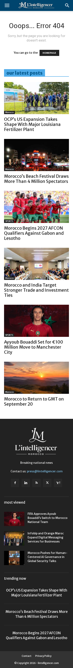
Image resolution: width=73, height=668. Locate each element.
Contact (26, 655)
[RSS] (36, 483)
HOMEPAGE (49, 52)
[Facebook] (15, 483)
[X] (47, 483)
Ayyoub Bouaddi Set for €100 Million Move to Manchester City (33, 347)
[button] (6, 5)
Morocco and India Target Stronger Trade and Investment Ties (36, 290)
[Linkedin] (26, 483)
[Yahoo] (58, 483)
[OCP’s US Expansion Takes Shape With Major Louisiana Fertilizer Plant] (36, 98)
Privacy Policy (43, 655)
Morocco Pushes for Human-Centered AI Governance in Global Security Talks (47, 557)
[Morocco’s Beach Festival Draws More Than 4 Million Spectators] (36, 155)
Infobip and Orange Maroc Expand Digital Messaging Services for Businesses (46, 537)
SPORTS (9, 221)
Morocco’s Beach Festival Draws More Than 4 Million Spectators (36, 179)
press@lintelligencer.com (45, 471)
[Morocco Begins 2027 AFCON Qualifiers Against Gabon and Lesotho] (36, 207)
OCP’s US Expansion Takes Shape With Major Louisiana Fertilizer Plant (32, 124)
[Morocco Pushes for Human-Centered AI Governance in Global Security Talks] (14, 558)
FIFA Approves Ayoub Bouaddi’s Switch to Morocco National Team (48, 518)
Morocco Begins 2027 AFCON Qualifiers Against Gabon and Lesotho (34, 233)
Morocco (9, 112)
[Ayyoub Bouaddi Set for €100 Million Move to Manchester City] (36, 321)
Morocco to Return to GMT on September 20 (34, 401)
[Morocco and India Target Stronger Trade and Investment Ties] (36, 264)
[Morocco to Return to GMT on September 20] (36, 378)
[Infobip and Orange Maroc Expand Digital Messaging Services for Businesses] (14, 538)
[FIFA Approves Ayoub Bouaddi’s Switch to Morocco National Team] (14, 519)
